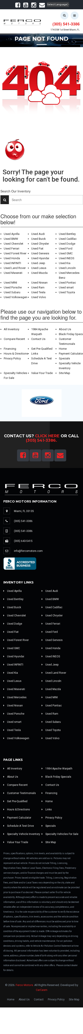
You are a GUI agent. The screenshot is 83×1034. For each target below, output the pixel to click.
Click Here (47, 436)
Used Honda (12, 258)
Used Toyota (67, 292)
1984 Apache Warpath (58, 768)
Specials (64, 358)
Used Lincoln (67, 268)
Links (34, 353)
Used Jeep (38, 263)
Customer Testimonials (21, 793)
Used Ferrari (11, 248)
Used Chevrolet (13, 243)
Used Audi (38, 234)
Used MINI (10, 282)
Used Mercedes (16, 697)
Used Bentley (67, 234)
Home (63, 348)
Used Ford (65, 248)
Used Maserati (13, 272)
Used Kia (64, 263)
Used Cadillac (68, 238)
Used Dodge (67, 243)
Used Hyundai (40, 258)
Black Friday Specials (58, 776)
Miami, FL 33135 (24, 511)
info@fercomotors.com (28, 550)
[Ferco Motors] (22, 21)
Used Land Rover (15, 268)
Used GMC (66, 253)
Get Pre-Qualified (41, 348)
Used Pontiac (67, 282)
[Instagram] (33, 6)
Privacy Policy (12, 358)
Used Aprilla (11, 234)
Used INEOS (66, 258)
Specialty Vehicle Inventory (23, 834)
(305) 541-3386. (41, 440)
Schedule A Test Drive (20, 825)
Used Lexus (38, 268)
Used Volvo (38, 297)
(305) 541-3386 (66, 24)
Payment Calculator (18, 817)
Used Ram (37, 287)
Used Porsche (13, 287)
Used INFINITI (12, 263)
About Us (65, 329)
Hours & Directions (16, 353)
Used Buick (38, 238)
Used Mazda (39, 272)
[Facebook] (17, 6)
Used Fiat (37, 248)
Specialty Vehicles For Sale (61, 834)
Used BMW (11, 238)
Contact (39, 999)
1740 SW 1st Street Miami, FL (65, 30)
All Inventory (11, 329)
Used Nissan (39, 282)
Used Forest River (15, 253)
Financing (10, 348)
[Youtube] (25, 6)
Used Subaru (12, 292)
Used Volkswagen (15, 297)
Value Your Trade (42, 373)
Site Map (64, 373)
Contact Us (38, 339)
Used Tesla (38, 292)
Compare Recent (14, 339)
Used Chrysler (40, 243)
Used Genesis (40, 253)
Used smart (66, 287)
